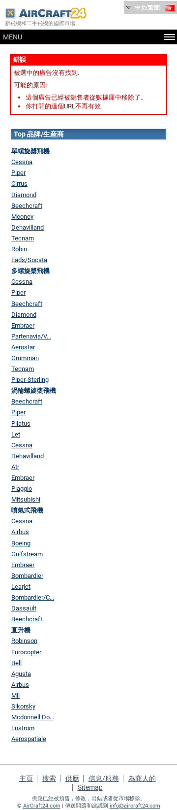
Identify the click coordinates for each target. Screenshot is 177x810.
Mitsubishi (25, 499)
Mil (15, 695)
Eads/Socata (29, 260)
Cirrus (19, 183)
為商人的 (142, 778)
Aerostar (23, 347)
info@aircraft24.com (135, 806)
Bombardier (27, 575)
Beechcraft (26, 205)
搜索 (49, 778)
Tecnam (22, 238)
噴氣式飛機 (27, 510)
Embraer (22, 325)
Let (15, 434)
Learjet (20, 586)
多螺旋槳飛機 (30, 270)
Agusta (21, 673)
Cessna (21, 162)
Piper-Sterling (30, 379)
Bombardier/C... (32, 597)
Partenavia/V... (31, 336)
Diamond (23, 195)
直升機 (20, 630)
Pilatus (20, 423)
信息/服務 (103, 778)
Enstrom (22, 728)
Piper (18, 172)
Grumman (25, 358)
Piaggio (21, 488)
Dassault (23, 608)
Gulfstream (27, 554)
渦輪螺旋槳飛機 (33, 390)
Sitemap (90, 787)
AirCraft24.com (41, 806)
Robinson (24, 640)
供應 (72, 778)
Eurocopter (26, 652)
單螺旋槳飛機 (30, 151)
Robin (19, 249)
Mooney (22, 216)
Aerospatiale (28, 738)
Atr (15, 467)
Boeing (20, 543)
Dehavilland (27, 227)
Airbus (20, 532)
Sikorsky (23, 706)
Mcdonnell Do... (32, 717)
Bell (16, 663)
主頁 (26, 778)
